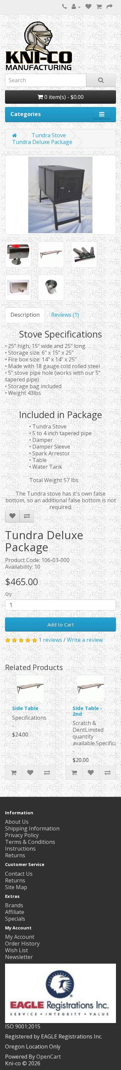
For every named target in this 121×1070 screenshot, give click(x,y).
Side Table (25, 708)
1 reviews (50, 640)
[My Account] (76, 6)
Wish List (16, 950)
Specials (15, 918)
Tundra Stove (49, 135)
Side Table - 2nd (87, 711)
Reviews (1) (65, 314)
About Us (17, 821)
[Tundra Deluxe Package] (60, 195)
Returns (15, 855)
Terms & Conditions (30, 842)
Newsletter (19, 957)
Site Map (16, 887)
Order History (22, 943)
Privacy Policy (22, 835)
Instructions (20, 848)
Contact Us (19, 873)
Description (25, 314)
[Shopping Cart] (99, 6)
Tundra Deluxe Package (42, 142)
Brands (14, 905)
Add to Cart (60, 624)
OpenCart (48, 1056)
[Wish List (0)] (88, 6)
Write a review (85, 640)
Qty (8, 594)
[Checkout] (110, 6)
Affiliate (14, 912)
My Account (19, 936)
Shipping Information (32, 828)
